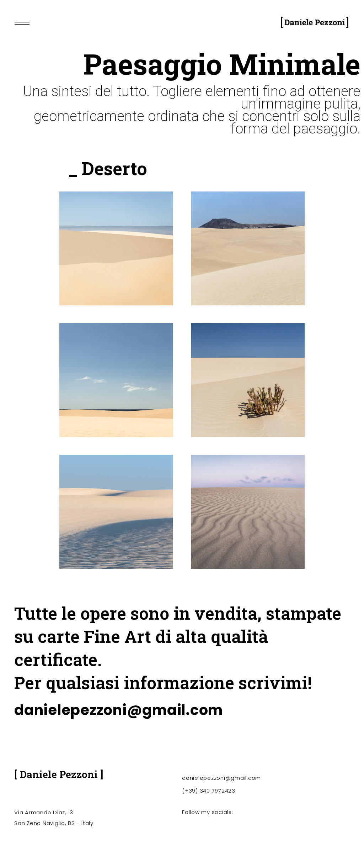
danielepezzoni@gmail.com (118, 710)
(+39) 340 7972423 (208, 790)
